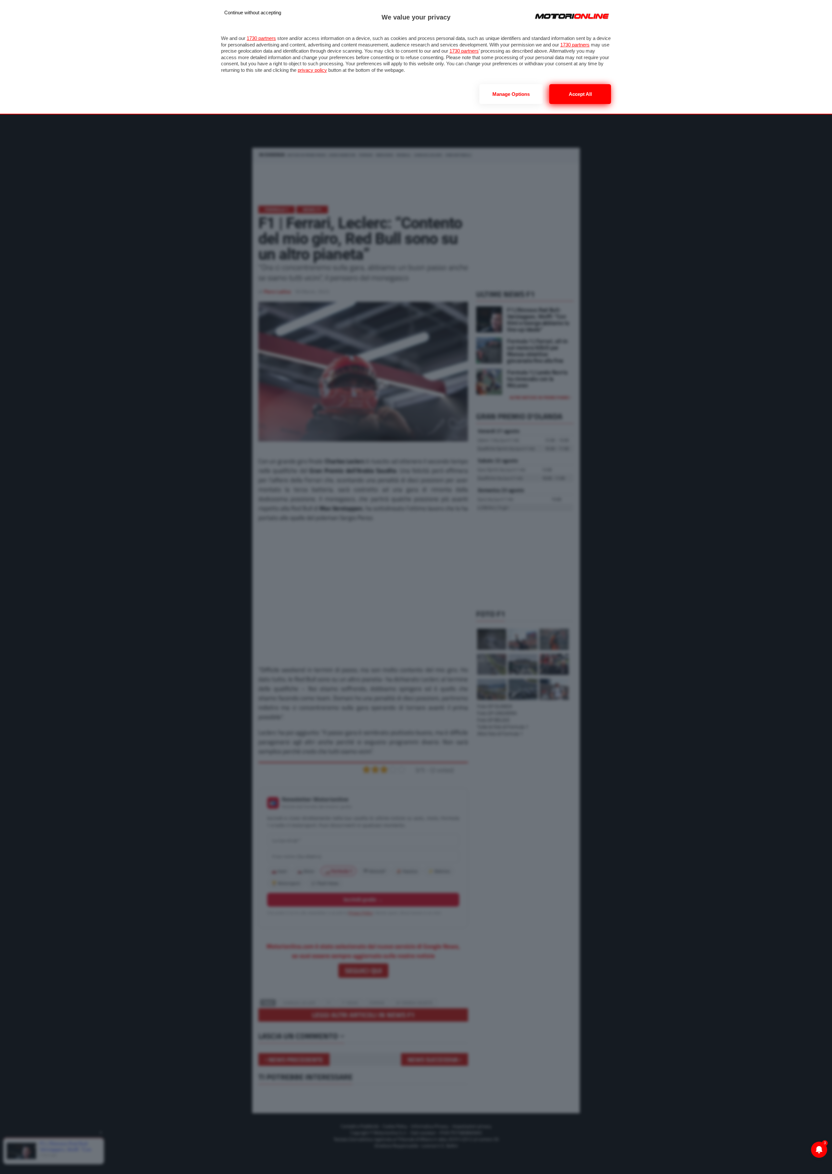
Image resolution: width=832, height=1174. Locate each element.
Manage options (511, 94)
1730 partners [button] (261, 38)
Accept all (580, 94)
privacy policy (312, 70)
